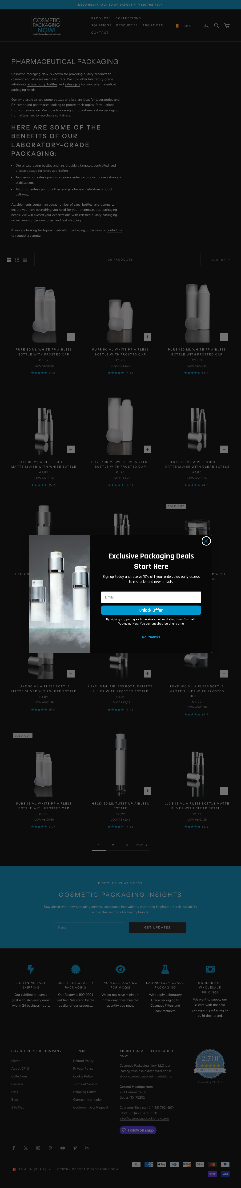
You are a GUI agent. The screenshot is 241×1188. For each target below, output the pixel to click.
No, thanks (151, 637)
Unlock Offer (151, 610)
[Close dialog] (206, 541)
